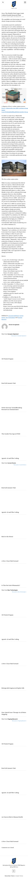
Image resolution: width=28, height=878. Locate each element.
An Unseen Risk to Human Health (12, 817)
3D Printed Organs (7, 359)
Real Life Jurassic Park (9, 383)
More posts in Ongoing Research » (19, 720)
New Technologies (10, 317)
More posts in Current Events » (20, 464)
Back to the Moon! (7, 536)
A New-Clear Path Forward (10, 561)
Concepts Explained (13, 316)
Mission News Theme (9, 875)
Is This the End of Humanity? (11, 585)
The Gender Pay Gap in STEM (11, 434)
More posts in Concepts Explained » (18, 335)
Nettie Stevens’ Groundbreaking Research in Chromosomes (12, 408)
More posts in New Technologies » (19, 591)
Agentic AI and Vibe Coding (10, 458)
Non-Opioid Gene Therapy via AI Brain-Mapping (14, 713)
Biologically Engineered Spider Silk (13, 688)
